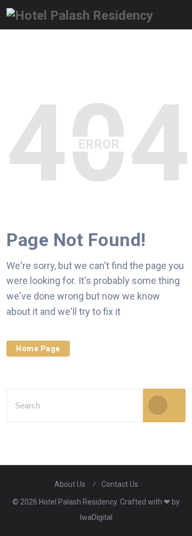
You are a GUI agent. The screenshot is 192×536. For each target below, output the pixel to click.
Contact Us (119, 484)
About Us (69, 484)
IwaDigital (96, 517)
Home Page (38, 348)
